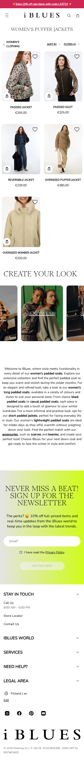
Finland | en (19, 693)
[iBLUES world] (77, 638)
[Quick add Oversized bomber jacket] (7, 241)
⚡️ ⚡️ (42, 4)
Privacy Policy (55, 552)
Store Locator (13, 616)
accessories (10, 434)
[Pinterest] (31, 713)
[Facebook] (19, 713)
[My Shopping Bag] (77, 15)
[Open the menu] (7, 15)
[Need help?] (77, 666)
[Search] (68, 15)
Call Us (9, 603)
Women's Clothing (13, 44)
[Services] (77, 652)
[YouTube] (43, 713)
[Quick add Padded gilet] (49, 96)
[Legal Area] (77, 681)
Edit (6, 700)
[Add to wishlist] (35, 56)
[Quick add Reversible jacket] (7, 168)
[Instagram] (7, 713)
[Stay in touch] (77, 594)
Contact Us (11, 624)
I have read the (44, 552)
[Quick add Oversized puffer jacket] (49, 168)
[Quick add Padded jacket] (7, 96)
